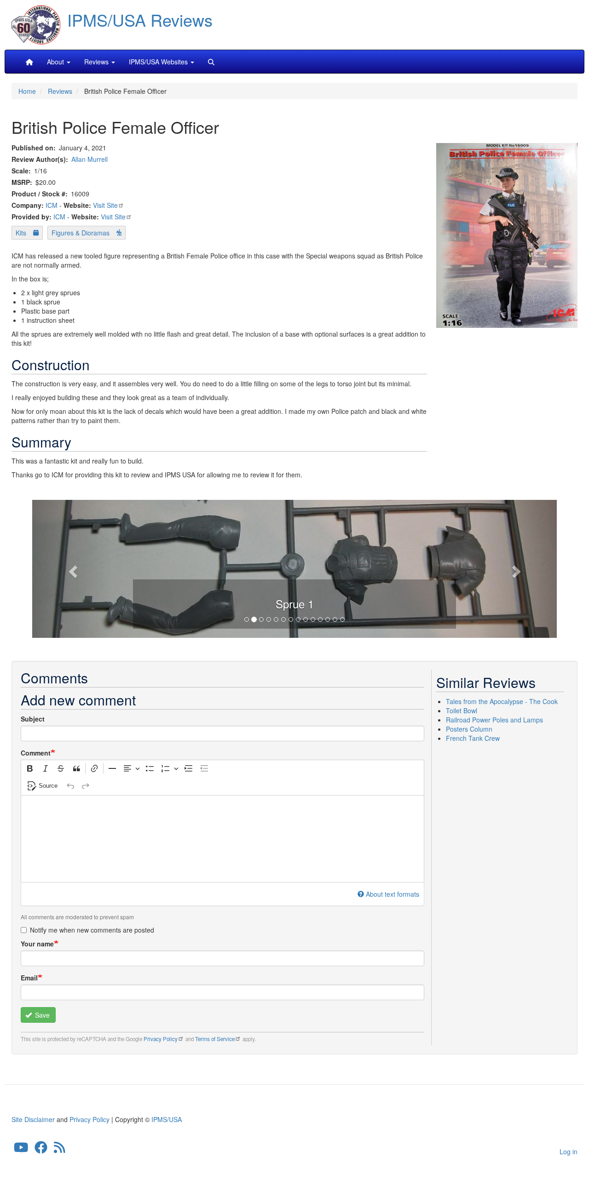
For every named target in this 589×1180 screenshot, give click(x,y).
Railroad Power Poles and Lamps (494, 719)
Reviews (60, 91)
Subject (33, 718)
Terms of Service (215, 1039)
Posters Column (469, 728)
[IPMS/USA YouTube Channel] (21, 1149)
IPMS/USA (166, 1119)
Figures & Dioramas (81, 232)
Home (27, 91)
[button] (294, 567)
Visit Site (105, 205)
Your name (37, 943)
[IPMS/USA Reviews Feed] (59, 1149)
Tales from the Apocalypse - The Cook (502, 701)
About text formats (392, 894)
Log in (568, 1151)
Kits (21, 232)
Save (41, 1015)
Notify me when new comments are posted (92, 929)
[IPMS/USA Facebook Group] (41, 1149)
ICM (52, 205)
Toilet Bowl (461, 710)
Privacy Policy (161, 1039)
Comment (36, 752)
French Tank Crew (473, 738)
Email (29, 977)
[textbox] (222, 838)
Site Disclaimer (33, 1119)
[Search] (211, 61)
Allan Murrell (89, 159)
